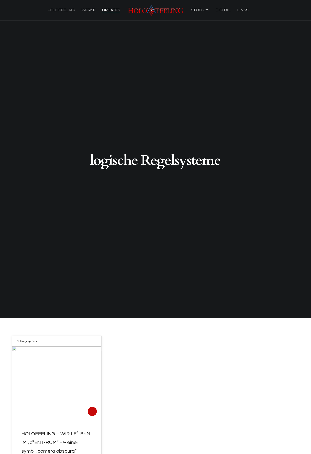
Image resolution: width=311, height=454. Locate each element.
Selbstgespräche (27, 341)
